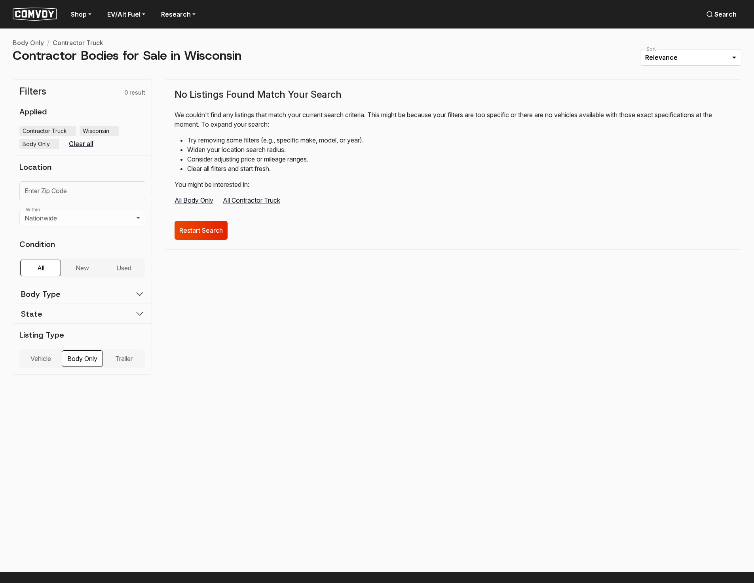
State (31, 314)
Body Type (41, 294)
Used (123, 268)
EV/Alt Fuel (124, 14)
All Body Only (194, 200)
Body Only (28, 43)
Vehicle (40, 359)
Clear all (81, 144)
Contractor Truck (78, 43)
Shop (79, 14)
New (82, 268)
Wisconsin (100, 131)
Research (176, 14)
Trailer (124, 359)
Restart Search (201, 230)
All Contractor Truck (251, 200)
